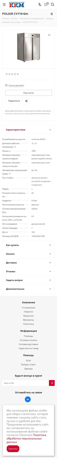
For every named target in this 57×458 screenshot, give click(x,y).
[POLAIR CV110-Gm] (28, 47)
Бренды (28, 368)
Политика (28, 323)
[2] (9, 74)
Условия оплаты (28, 340)
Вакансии (28, 315)
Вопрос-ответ (28, 364)
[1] (6, 74)
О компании (28, 307)
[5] (18, 74)
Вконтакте (28, 399)
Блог (28, 360)
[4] (15, 74)
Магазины (28, 319)
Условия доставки (28, 344)
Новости (28, 311)
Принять (13, 448)
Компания (28, 302)
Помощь (28, 336)
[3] (12, 74)
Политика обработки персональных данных (26, 438)
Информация (28, 330)
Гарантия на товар (28, 348)
